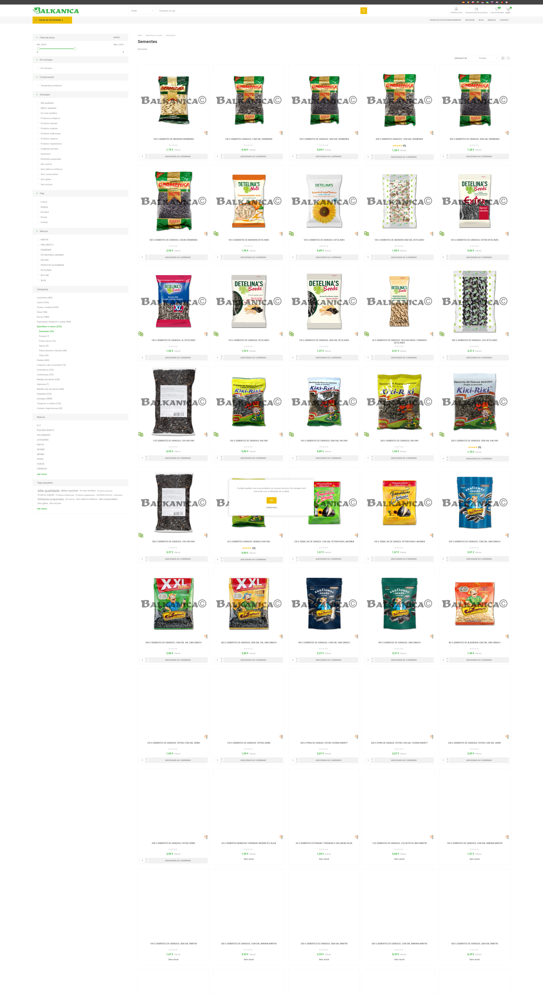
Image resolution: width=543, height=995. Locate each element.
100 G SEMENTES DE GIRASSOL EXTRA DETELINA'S (475, 240)
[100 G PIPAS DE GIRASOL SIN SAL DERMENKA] (324, 100)
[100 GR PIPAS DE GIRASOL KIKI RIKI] (248, 401)
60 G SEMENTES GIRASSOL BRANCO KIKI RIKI (248, 541)
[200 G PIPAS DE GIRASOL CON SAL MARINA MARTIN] (248, 904)
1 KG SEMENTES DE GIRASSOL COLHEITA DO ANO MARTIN (399, 843)
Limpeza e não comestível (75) (51, 365)
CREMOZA (42, 468)
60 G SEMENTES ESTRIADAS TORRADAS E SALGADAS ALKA (324, 843)
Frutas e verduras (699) (48, 307)
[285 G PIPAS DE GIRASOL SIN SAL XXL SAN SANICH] (248, 603)
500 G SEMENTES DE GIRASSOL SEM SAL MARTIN (474, 943)
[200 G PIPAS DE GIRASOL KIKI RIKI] (399, 401)
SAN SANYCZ (47, 244)
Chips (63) (44, 355)
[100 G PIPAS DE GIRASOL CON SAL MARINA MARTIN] (474, 804)
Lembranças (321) (45, 374)
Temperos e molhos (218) (49, 403)
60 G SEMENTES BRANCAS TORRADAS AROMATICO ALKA (249, 843)
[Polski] (473, 2)
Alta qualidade (47, 103)
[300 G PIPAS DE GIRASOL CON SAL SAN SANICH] (324, 603)
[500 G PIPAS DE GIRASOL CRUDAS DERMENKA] (173, 201)
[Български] (478, 2)
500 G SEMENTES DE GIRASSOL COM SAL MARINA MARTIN (399, 943)
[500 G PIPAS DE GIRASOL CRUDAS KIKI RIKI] (173, 502)
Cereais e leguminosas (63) (49, 408)
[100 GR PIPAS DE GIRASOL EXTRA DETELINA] (474, 201)
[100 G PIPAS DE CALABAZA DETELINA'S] (248, 201)
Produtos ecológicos (50, 118)
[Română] (468, 2)
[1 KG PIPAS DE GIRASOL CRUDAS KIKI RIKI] (173, 401)
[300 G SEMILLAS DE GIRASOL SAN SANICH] (399, 603)
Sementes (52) (46, 331)
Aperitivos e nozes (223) (49, 326)
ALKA (43, 280)
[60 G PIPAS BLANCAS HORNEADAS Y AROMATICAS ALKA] (248, 804)
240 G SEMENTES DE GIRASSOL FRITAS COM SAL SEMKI (474, 743)
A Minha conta (456, 12)
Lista (508, 58)
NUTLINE (45, 275)
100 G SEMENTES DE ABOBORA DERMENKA (173, 139)
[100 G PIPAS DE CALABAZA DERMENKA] (173, 100)
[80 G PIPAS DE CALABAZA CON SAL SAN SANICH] (474, 603)
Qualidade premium (50, 149)
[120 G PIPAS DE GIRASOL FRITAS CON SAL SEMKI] (173, 703)
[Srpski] (482, 2)
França (44, 202)
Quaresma (45, 154)
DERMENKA (46, 250)
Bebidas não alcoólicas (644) (50, 389)
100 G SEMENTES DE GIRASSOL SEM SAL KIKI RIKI (324, 440)
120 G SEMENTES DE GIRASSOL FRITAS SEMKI (249, 743)
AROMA (40, 454)
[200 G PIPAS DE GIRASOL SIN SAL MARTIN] (324, 904)
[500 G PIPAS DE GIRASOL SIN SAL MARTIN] (474, 904)
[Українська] (487, 2)
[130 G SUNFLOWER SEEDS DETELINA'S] (248, 301)
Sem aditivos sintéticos (52, 169)
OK (271, 500)
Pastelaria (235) (44, 394)
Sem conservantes (49, 174)
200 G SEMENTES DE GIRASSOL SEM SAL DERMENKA (474, 139)
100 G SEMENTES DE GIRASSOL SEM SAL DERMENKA (324, 139)
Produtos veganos (49, 138)
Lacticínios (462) (44, 297)
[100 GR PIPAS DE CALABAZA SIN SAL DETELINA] (399, 201)
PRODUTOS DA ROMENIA (52, 265)
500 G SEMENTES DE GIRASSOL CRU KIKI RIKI (173, 541)
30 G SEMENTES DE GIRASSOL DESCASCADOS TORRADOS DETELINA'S (399, 341)
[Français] (506, 2)
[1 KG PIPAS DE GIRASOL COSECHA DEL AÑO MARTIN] (399, 804)
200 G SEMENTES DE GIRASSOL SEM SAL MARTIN (324, 943)
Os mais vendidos (49, 113)
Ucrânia (44, 222)
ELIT (39, 425)
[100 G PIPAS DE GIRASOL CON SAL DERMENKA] (248, 100)
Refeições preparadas (51, 159)
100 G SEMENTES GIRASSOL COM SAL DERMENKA (248, 139)
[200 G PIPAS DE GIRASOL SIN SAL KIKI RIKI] (474, 401)
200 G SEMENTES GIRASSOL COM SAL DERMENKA (399, 139)
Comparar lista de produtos (476, 12)
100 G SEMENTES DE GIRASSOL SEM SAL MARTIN (173, 943)
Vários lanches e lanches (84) (53, 350)
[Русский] (492, 2)
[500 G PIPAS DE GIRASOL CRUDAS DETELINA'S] (474, 301)
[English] (497, 2)
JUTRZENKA (43, 440)
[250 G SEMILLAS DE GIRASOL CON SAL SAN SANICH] (474, 502)
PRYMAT (41, 449)
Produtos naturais (49, 123)
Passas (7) (44, 336)
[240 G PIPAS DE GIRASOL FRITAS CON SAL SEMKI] (474, 703)
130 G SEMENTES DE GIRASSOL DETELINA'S (248, 340)
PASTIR (40, 444)
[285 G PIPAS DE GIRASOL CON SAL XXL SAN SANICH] (173, 603)
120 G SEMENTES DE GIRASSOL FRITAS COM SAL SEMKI (173, 743)
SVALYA (40, 464)
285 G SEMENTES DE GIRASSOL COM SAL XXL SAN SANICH (174, 642)
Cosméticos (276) (45, 370)
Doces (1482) (43, 317)
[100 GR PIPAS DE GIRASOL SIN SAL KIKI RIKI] (324, 401)
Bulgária (44, 207)
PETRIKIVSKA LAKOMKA (52, 255)
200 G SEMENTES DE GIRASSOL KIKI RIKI (399, 440)
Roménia (45, 212)
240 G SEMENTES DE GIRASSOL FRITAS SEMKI (173, 843)
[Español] (463, 2)
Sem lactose (46, 184)
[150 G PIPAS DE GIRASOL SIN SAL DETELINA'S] (324, 301)
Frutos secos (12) (47, 341)
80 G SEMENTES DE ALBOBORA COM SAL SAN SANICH (474, 642)
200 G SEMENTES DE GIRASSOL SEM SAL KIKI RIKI (474, 440)
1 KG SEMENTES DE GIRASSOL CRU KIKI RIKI (173, 440)
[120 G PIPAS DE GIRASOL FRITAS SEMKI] (248, 703)
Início (140, 35)
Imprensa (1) (43, 384)
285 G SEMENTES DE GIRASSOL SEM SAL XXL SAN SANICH (249, 642)
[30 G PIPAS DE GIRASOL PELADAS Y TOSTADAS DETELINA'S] (399, 301)
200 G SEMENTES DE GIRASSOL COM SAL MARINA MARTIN (248, 943)
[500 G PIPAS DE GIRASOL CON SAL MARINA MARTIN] (399, 904)
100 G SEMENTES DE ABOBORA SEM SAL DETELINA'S (399, 240)
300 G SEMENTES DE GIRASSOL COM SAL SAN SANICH (324, 642)
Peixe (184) (42, 312)
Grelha (503, 58)
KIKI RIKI (45, 260)
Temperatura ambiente (51, 85)
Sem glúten (46, 179)
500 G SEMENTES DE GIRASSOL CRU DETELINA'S (474, 340)
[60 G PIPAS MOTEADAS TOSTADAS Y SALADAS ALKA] (324, 804)
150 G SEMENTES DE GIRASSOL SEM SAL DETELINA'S (324, 340)
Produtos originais (49, 128)
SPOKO (40, 459)
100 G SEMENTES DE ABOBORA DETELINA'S (248, 240)
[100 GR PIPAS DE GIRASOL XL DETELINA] (173, 301)
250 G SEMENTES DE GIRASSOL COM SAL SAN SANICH (474, 541)
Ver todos (42, 474)
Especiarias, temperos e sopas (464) (54, 321)
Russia (44, 217)
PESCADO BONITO (45, 430)
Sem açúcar (46, 164)
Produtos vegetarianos (51, 143)
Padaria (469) (43, 360)
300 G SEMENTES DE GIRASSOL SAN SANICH (399, 642)
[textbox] (258, 10)
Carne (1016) (43, 302)
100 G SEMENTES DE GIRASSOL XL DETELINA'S (173, 340)
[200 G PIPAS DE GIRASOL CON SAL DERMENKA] (399, 100)
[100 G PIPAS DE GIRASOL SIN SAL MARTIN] (173, 904)
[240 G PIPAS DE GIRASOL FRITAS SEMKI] (173, 804)
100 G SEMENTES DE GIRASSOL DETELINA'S (324, 240)
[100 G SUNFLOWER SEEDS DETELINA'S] (324, 201)
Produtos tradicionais (51, 133)
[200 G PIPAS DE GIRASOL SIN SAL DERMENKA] (474, 100)
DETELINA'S (46, 270)
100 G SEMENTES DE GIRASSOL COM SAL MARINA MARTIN (474, 843)
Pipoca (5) (44, 345)
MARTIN (44, 239)
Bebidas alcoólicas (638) (48, 379)
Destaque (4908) (44, 398)
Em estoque (46, 68)
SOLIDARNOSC (44, 435)
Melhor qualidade (48, 108)
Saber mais (271, 507)
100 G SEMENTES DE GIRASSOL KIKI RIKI (249, 440)
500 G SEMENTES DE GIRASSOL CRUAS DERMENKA (173, 240)
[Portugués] (502, 2)
